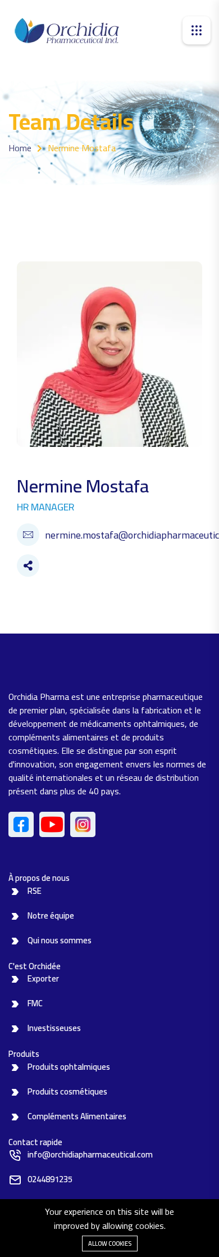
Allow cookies (109, 1243)
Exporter (43, 978)
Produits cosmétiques (67, 1091)
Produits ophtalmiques (69, 1067)
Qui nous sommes (60, 940)
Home (19, 147)
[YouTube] (52, 824)
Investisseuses (54, 1028)
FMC (35, 1003)
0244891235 (50, 1179)
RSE (35, 891)
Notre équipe (51, 915)
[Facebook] (21, 824)
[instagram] (82, 824)
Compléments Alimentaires (77, 1116)
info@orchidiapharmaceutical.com (90, 1154)
